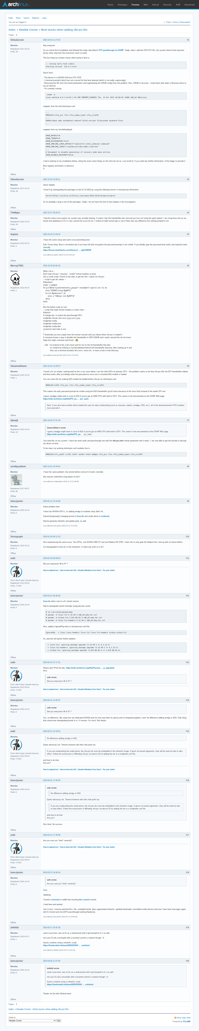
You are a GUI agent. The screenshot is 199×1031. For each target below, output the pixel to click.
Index (10, 18)
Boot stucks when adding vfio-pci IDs (64, 29)
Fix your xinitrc (109, 570)
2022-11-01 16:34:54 (51, 466)
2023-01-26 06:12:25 (51, 536)
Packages (122, 4)
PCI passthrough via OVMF (111, 50)
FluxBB (186, 1021)
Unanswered (185, 22)
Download (190, 4)
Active (175, 22)
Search (26, 18)
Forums (135, 4)
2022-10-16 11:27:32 (51, 40)
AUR (178, 4)
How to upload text (50, 570)
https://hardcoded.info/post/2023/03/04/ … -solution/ (66, 945)
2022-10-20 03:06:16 (51, 266)
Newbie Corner (28, 29)
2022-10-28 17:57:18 (51, 420)
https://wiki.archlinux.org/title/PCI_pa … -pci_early (65, 399)
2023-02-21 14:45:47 (51, 700)
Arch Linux (16, 4)
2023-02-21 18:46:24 (51, 872)
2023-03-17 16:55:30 (51, 927)
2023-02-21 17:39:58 (51, 835)
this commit (84, 900)
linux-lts (80, 516)
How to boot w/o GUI (68, 570)
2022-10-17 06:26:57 (51, 213)
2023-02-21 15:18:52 (51, 731)
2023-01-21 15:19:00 (51, 501)
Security (167, 4)
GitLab (155, 4)
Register (35, 18)
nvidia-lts (105, 516)
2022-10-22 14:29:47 (51, 366)
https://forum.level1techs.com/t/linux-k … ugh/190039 (67, 250)
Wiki (146, 4)
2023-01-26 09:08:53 (51, 558)
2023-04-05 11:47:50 (51, 961)
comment (55, 900)
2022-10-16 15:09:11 (51, 179)
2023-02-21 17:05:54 (51, 780)
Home (110, 4)
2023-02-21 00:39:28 (51, 596)
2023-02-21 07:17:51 (51, 662)
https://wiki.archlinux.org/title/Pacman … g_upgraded (90, 668)
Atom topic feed (183, 1018)
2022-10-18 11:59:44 (51, 234)
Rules (18, 18)
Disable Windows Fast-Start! (89, 570)
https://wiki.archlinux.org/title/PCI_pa (63, 434)
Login (44, 18)
